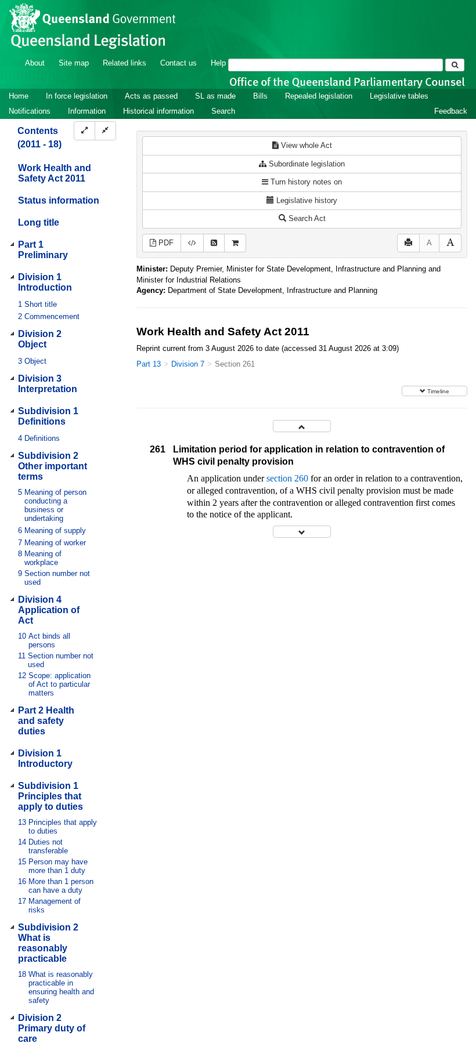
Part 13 (148, 364)
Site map (74, 63)
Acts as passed (151, 96)
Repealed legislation (318, 96)
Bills (260, 96)
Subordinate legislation (305, 164)
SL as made (215, 96)
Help (218, 63)
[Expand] (84, 130)
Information (87, 111)
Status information (58, 200)
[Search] (454, 65)
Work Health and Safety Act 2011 (54, 173)
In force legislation (76, 96)
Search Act (306, 218)
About (35, 63)
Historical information (158, 111)
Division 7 (187, 364)
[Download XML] (192, 243)
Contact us (178, 63)
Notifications (30, 111)
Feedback (450, 111)
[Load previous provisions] (302, 426)
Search (223, 111)
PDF (165, 242)
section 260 (287, 478)
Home (18, 96)
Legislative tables (399, 96)
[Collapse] (105, 130)
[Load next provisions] (302, 532)
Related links (124, 63)
